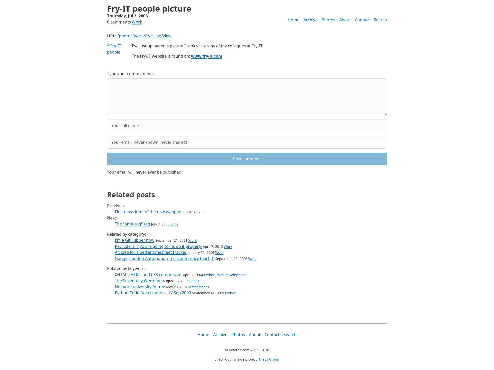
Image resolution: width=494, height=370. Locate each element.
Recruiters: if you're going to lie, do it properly (158, 246)
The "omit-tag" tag (132, 224)
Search (380, 20)
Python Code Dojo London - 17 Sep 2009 (153, 292)
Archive (311, 20)
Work (137, 22)
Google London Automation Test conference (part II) (164, 258)
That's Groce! (269, 359)
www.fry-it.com (206, 56)
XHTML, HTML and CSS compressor (148, 274)
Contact (362, 20)
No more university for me (140, 286)
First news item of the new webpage (149, 211)
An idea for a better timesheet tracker (151, 252)
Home (293, 20)
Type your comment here (131, 73)
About (345, 20)
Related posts (131, 194)
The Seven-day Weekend (138, 280)
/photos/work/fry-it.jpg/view (144, 36)
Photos (328, 20)
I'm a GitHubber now (134, 240)
